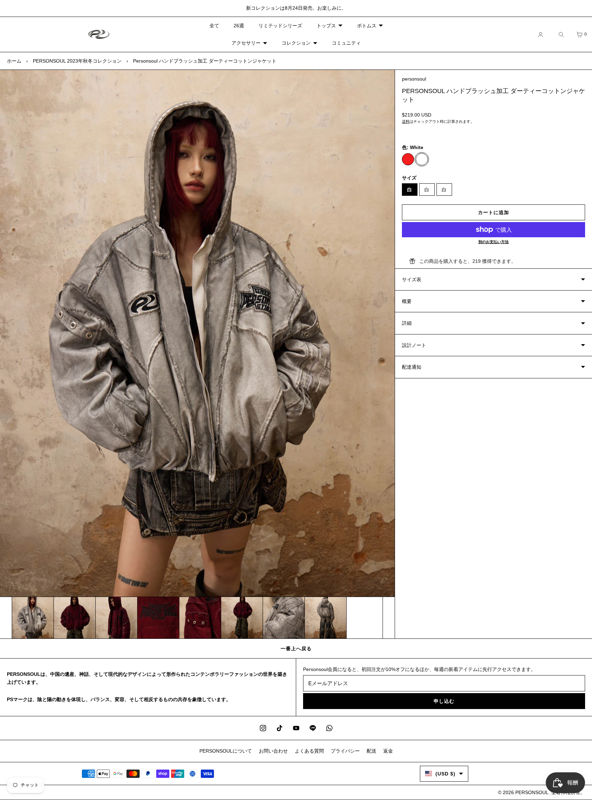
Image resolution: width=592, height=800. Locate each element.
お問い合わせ (273, 751)
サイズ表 (411, 279)
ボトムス (366, 25)
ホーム (14, 61)
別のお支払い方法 (493, 242)
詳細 (407, 323)
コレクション (296, 43)
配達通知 (411, 367)
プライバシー (345, 751)
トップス (326, 25)
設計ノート (414, 345)
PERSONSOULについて (225, 751)
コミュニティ (346, 43)
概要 (407, 301)
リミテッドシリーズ (280, 25)
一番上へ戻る (296, 648)
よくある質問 (309, 751)
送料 (406, 121)
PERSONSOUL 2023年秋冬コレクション (77, 61)
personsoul (414, 79)
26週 (239, 25)
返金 (388, 751)
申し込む (444, 701)
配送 (371, 751)
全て (214, 25)
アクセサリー (246, 43)
